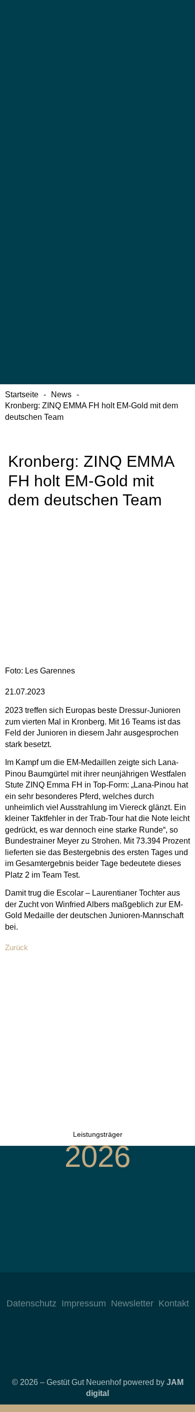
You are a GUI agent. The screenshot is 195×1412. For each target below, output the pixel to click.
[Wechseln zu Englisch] (97, 132)
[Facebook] (88, 1287)
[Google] (128, 1287)
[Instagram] (68, 1287)
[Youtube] (108, 1287)
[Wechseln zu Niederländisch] (97, 220)
